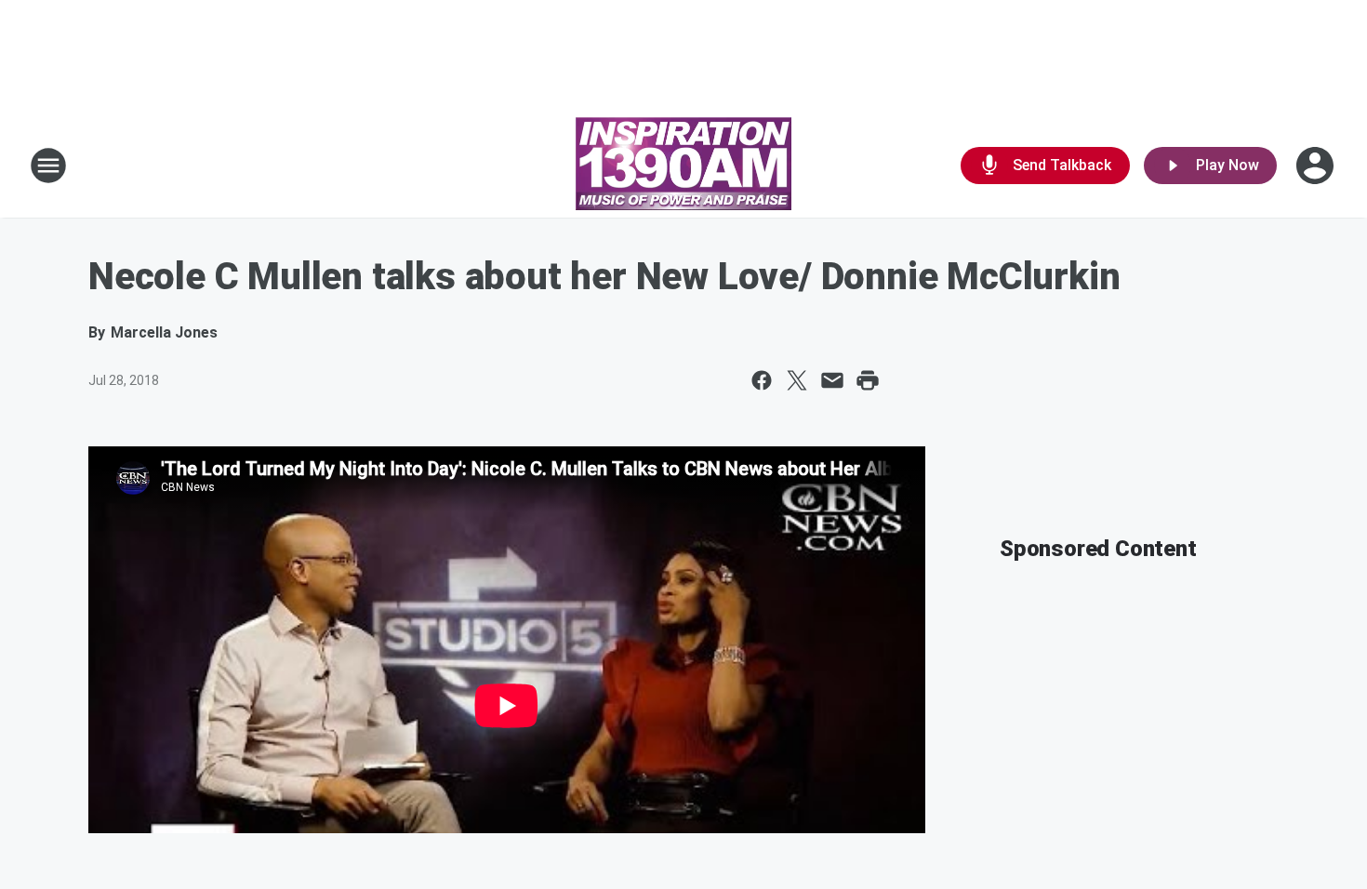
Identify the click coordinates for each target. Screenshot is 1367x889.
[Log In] (1316, 165)
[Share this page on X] (797, 380)
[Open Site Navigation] (48, 165)
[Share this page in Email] (832, 380)
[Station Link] (683, 165)
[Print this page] (868, 380)
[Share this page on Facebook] (762, 380)
